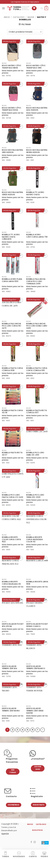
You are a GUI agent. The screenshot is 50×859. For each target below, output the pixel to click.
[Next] (42, 730)
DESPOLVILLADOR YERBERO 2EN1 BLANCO (35, 667)
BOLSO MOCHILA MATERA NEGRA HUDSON (36, 151)
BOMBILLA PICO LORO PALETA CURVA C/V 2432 (12, 496)
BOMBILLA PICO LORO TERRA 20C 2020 (35, 496)
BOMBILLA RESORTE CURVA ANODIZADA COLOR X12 (34, 539)
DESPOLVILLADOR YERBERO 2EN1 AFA (9, 667)
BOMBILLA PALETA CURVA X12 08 (12, 411)
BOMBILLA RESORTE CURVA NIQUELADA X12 (11, 583)
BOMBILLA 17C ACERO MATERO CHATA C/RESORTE (11, 237)
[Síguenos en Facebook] (31, 842)
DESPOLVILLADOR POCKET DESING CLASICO (37, 625)
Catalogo (18, 17)
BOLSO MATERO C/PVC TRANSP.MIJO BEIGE (11, 66)
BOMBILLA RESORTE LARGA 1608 (37, 583)
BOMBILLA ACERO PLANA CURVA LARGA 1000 (12, 280)
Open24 (5, 833)
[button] (3, 8)
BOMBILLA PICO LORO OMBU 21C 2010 (35, 454)
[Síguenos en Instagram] (35, 842)
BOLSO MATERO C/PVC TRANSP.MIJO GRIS (36, 66)
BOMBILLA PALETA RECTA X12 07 (12, 454)
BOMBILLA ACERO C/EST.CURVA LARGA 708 (36, 236)
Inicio (7, 17)
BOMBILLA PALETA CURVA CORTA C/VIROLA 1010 (36, 369)
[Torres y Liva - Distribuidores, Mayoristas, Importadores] (18, 8)
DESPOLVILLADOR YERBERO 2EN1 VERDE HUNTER (34, 710)
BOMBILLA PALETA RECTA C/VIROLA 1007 (36, 411)
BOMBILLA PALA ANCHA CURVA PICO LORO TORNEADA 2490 (35, 281)
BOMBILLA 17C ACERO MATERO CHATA (35, 193)
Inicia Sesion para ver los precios (12, 72)
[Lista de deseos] (34, 8)
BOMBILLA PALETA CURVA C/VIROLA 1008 (12, 369)
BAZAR (31, 17)
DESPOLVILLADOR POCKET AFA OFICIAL (13, 625)
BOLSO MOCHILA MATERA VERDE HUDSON (12, 193)
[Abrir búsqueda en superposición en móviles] (42, 8)
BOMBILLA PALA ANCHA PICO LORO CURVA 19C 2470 (11, 326)
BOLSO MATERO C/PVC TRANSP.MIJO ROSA (11, 109)
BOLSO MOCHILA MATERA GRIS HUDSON (12, 151)
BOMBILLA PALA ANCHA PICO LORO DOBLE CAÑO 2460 (36, 326)
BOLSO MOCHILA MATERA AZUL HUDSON (36, 109)
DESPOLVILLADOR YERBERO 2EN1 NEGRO (11, 709)
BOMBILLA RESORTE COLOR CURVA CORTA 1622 (11, 539)
